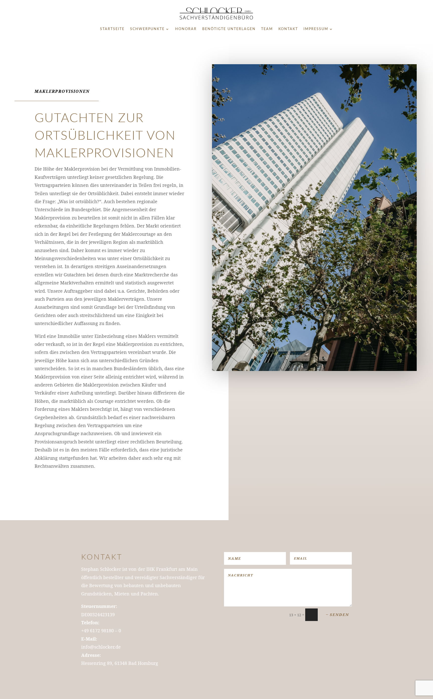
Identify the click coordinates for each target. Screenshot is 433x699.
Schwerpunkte (147, 29)
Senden (339, 614)
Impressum (315, 29)
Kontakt (288, 29)
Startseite (112, 29)
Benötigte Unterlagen (229, 29)
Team (267, 29)
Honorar (186, 29)
